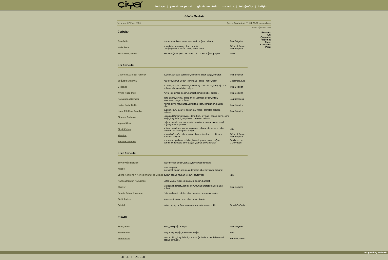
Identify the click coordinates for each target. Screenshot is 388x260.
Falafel (121, 205)
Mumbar (122, 135)
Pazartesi (266, 32)
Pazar (268, 47)
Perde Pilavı (124, 238)
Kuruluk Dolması (127, 141)
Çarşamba (265, 37)
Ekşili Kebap (124, 129)
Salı (269, 35)
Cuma (268, 42)
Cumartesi (265, 44)
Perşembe (266, 39)
